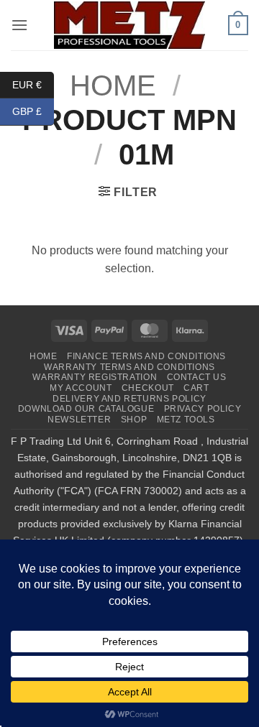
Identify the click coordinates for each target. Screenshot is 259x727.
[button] (19, 24)
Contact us (197, 377)
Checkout (148, 388)
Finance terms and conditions (146, 356)
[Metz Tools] (129, 24)
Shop (134, 420)
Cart (196, 388)
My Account (81, 388)
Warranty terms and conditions (129, 367)
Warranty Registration (94, 377)
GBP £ (33, 111)
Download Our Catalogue (86, 409)
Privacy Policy (203, 409)
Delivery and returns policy (129, 399)
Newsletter (79, 420)
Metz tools (186, 420)
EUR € (33, 84)
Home (43, 356)
